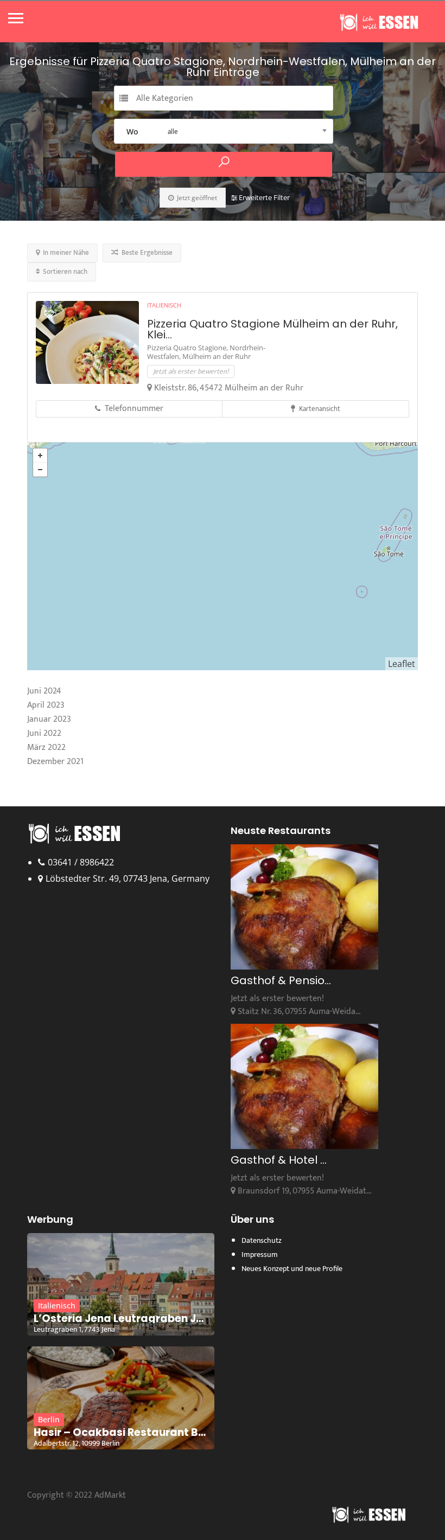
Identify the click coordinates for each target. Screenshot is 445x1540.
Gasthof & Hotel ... (279, 1159)
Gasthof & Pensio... (281, 980)
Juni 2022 (44, 733)
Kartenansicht (318, 409)
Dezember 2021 (55, 761)
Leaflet (401, 664)
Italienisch (164, 305)
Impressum (259, 1254)
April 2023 (46, 705)
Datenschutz (261, 1240)
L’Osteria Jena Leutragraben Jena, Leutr (121, 1318)
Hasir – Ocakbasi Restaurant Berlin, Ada (121, 1432)
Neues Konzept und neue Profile (291, 1268)
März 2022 (46, 747)
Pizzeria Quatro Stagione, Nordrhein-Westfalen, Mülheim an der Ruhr (206, 352)
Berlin (49, 1419)
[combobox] (223, 131)
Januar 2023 (49, 719)
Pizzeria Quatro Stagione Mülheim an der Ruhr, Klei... (272, 329)
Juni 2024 (44, 691)
